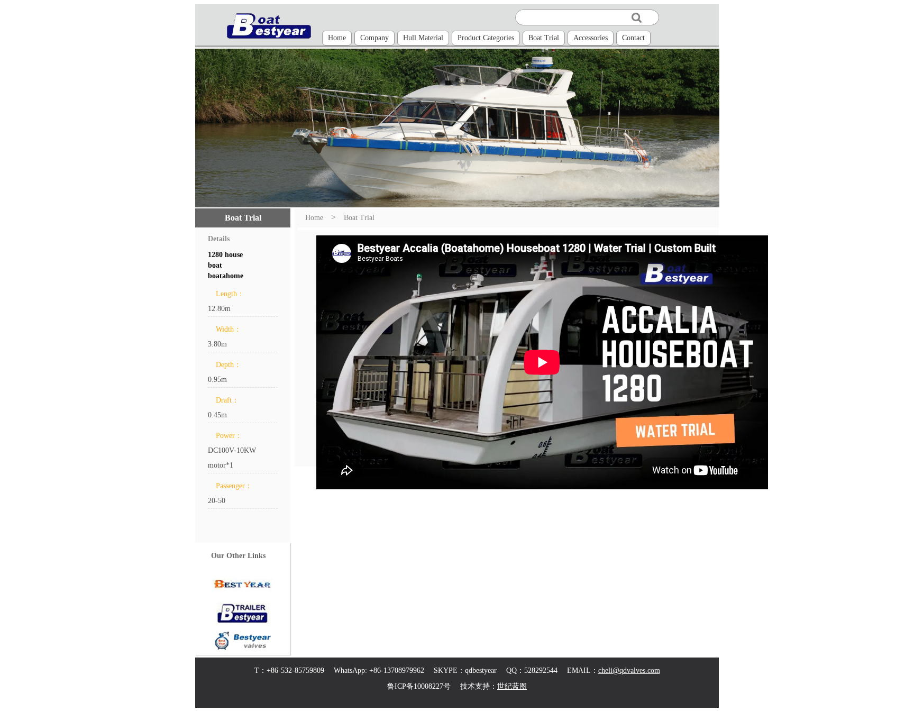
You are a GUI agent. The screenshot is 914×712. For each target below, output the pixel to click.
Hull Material (423, 38)
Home (337, 38)
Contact (633, 38)
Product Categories (486, 38)
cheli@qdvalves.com (629, 670)
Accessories (590, 38)
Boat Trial (543, 38)
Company (374, 38)
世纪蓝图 (512, 686)
